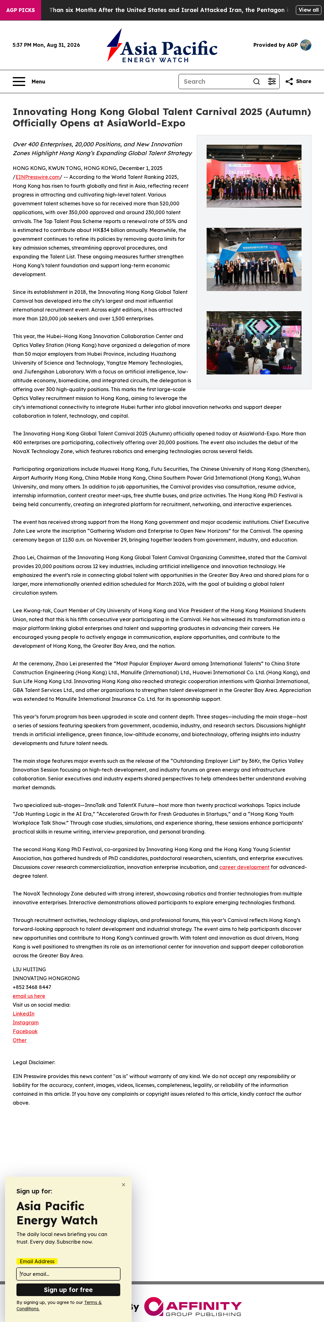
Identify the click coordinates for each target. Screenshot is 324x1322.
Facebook (25, 1031)
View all (309, 10)
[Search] (256, 81)
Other (20, 1040)
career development (244, 867)
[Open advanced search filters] (271, 81)
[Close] (124, 1185)
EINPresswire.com (37, 177)
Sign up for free (68, 1290)
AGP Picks (20, 10)
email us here (29, 996)
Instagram (26, 1022)
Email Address (37, 1261)
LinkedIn (23, 1013)
